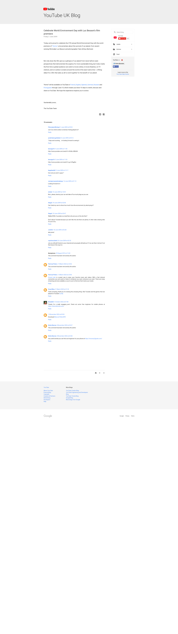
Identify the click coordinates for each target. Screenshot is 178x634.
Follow (116, 66)
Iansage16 (51, 149)
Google (122, 416)
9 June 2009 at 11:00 (61, 149)
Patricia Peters (52, 264)
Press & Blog (47, 392)
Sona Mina (51, 289)
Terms (132, 416)
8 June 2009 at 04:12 (67, 138)
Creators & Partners (49, 396)
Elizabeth (51, 302)
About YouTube (48, 390)
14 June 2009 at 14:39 (59, 192)
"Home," (54, 46)
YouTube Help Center (123, 74)
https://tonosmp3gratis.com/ (93, 338)
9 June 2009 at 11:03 (61, 159)
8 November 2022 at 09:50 (56, 314)
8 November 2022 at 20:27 (64, 325)
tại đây (61, 293)
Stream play (52, 277)
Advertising (47, 398)
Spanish (84, 85)
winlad (50, 192)
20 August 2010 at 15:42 (63, 253)
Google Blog (69, 398)
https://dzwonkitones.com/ (56, 306)
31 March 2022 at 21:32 (62, 289)
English (78, 85)
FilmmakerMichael (54, 127)
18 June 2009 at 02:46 (59, 202)
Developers (47, 399)
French (72, 85)
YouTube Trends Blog (72, 396)
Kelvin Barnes (52, 325)
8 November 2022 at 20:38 (64, 336)
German (90, 85)
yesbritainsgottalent (54, 138)
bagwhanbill (51, 170)
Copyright (46, 394)
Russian (96, 85)
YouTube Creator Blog (72, 390)
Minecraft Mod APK (60, 317)
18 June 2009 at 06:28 (59, 230)
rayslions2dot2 (52, 240)
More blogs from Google (73, 399)
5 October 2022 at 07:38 (61, 302)
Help (45, 401)
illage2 (50, 202)
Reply (49, 132)
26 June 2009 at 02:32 (64, 240)
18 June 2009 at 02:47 (59, 213)
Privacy (128, 416)
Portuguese (48, 88)
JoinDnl (50, 230)
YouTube (46, 387)
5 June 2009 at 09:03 (66, 127)
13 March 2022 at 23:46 (65, 264)
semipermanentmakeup (55, 181)
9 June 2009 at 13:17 (62, 170)
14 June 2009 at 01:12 (69, 181)
